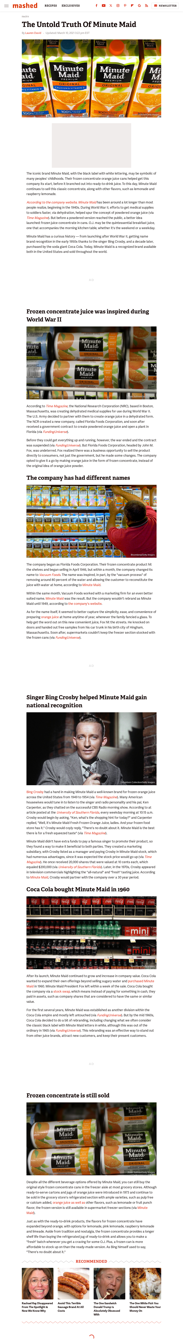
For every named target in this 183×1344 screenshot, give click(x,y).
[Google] (139, 6)
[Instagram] (118, 6)
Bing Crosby (35, 792)
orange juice (50, 617)
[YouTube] (104, 6)
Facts (25, 17)
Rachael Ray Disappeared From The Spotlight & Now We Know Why (37, 1307)
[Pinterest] (125, 6)
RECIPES (51, 5)
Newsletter (168, 5)
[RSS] (146, 6)
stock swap (61, 991)
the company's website (85, 604)
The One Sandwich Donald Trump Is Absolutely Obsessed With (107, 1309)
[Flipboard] (132, 6)
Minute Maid (91, 585)
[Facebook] (96, 6)
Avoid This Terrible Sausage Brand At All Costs (71, 1307)
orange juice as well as (69, 1202)
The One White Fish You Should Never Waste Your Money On (145, 1307)
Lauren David (33, 33)
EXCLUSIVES (71, 5)
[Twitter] (111, 6)
